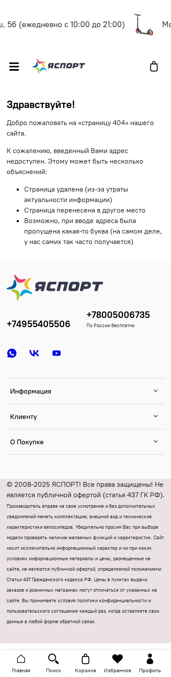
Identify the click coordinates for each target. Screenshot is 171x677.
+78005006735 (118, 315)
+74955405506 (39, 324)
